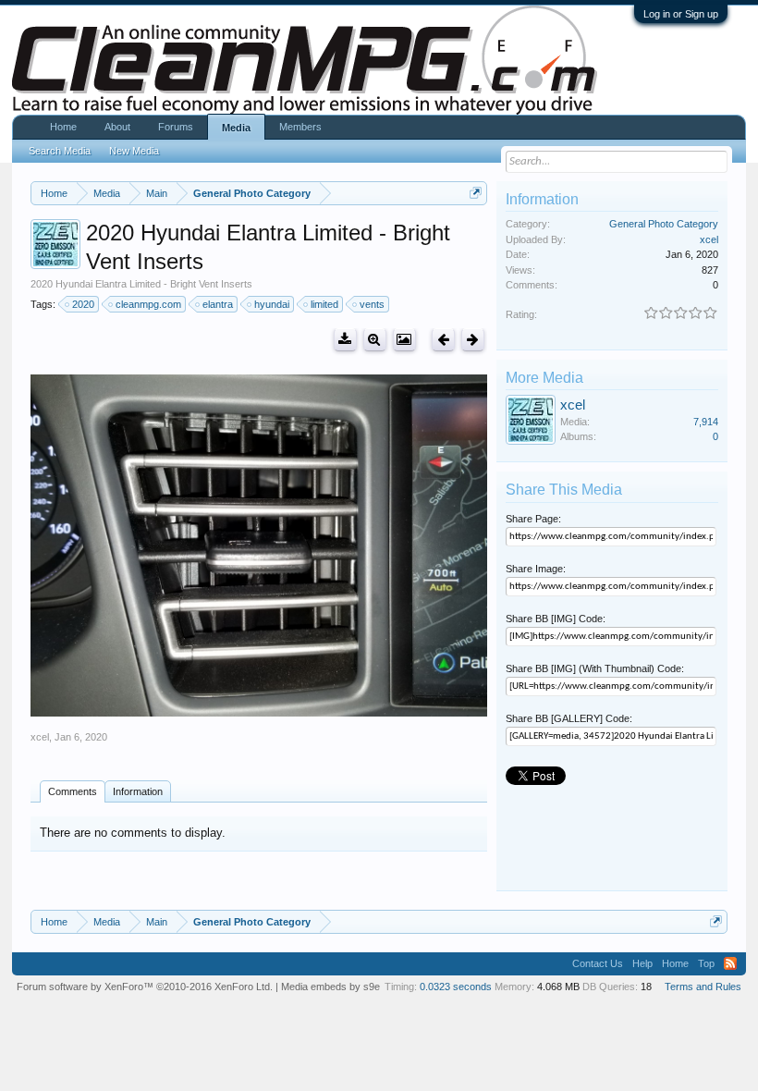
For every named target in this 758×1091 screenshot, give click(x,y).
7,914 (705, 421)
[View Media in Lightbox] (404, 339)
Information (138, 791)
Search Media (60, 150)
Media (236, 127)
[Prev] (443, 339)
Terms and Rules (703, 986)
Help (642, 963)
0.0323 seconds (456, 986)
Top (706, 963)
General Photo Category (663, 223)
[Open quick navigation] (476, 193)
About (117, 126)
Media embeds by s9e (330, 986)
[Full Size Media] (374, 339)
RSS (730, 963)
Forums (175, 126)
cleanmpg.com (148, 304)
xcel (40, 736)
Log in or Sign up (680, 13)
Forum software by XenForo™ (145, 986)
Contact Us (597, 963)
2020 (83, 304)
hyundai (271, 304)
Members (300, 126)
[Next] (472, 339)
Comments (72, 791)
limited (324, 304)
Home (63, 126)
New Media (134, 150)
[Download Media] (345, 339)
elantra (217, 304)
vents (372, 304)
